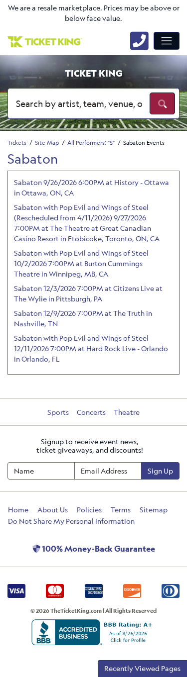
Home (18, 509)
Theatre (127, 412)
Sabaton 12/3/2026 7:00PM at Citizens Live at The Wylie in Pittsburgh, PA (88, 293)
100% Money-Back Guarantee (97, 548)
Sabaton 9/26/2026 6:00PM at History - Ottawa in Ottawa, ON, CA (91, 187)
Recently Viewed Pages (142, 668)
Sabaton (32, 158)
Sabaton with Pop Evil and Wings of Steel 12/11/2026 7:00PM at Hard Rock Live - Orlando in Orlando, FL (91, 348)
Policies (89, 509)
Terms (121, 509)
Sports (58, 412)
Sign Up (160, 471)
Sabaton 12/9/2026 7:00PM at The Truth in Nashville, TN (83, 318)
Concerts (91, 412)
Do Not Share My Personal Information (71, 521)
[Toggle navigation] (167, 41)
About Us (52, 509)
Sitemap (154, 509)
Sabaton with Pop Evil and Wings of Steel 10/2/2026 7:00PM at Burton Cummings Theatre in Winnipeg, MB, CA (81, 263)
